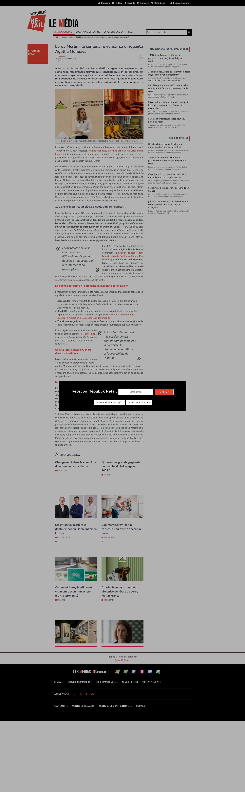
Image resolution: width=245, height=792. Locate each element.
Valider (164, 392)
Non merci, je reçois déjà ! (109, 402)
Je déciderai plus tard (139, 402)
